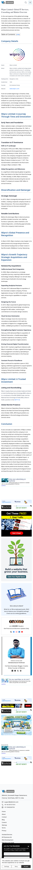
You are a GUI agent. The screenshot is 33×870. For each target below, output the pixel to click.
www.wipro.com (14, 88)
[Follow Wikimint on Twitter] (11, 632)
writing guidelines (20, 613)
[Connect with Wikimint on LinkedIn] (19, 632)
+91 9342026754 (9, 807)
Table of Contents (10, 34)
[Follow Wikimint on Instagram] (16, 632)
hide (18, 34)
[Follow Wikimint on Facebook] (14, 632)
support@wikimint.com (11, 802)
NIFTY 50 (17, 400)
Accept (26, 866)
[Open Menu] (30, 2)
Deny (16, 866)
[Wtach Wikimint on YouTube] (22, 632)
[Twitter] (18, 671)
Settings (6, 866)
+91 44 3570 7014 (9, 804)
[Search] (25, 2)
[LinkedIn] (12, 671)
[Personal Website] (20, 671)
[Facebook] (15, 671)
